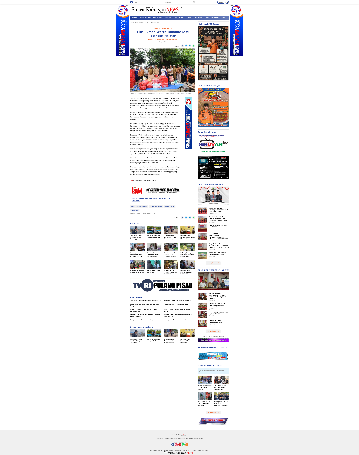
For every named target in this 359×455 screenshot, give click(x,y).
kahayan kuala (169, 207)
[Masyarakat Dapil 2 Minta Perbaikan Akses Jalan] (202, 255)
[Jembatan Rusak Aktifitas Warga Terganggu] (137, 230)
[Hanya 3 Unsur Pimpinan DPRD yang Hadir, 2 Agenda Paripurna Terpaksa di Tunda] (202, 246)
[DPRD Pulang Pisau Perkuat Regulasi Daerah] (202, 314)
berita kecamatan (156, 207)
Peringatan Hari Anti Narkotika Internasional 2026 (221, 403)
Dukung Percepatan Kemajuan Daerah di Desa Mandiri (187, 254)
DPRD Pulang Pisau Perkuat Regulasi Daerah (218, 313)
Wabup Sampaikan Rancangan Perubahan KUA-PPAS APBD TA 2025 (218, 209)
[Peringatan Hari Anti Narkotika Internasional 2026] (221, 396)
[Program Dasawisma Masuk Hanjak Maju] (137, 264)
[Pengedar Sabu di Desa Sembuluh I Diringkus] (205, 396)
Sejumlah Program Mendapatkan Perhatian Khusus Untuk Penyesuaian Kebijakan (218, 296)
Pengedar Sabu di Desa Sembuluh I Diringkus (204, 403)
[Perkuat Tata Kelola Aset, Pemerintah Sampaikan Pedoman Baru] (202, 306)
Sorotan (223, 18)
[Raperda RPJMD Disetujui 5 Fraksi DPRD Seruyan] (202, 228)
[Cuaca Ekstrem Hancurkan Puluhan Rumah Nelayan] (171, 230)
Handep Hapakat (145, 18)
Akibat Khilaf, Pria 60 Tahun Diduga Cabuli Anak (220, 387)
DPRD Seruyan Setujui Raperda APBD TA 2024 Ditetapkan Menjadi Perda (218, 218)
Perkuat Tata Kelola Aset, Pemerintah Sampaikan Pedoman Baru (217, 305)
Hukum (188, 18)
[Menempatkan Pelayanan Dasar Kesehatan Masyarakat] (187, 264)
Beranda (134, 18)
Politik (207, 18)
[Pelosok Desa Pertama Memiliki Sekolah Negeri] (154, 247)
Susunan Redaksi (171, 438)
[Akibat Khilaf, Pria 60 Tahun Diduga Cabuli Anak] (221, 380)
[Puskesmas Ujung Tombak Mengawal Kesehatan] (171, 264)
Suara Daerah (157, 18)
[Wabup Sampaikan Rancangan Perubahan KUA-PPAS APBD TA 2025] (202, 210)
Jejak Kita (168, 18)
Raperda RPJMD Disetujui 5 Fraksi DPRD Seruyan (218, 226)
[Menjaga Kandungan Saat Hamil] (154, 264)
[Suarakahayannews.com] (156, 10)
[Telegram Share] (189, 45)
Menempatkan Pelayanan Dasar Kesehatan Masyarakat (186, 272)
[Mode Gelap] (227, 2)
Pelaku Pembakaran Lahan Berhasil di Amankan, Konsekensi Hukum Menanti (205, 387)
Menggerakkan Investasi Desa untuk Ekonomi (187, 237)
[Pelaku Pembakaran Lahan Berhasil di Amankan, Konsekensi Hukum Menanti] (205, 380)
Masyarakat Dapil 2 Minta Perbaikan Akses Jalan (217, 253)
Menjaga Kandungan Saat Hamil (154, 271)
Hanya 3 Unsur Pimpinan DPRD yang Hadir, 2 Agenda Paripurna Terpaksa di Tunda (219, 245)
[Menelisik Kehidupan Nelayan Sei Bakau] (154, 230)
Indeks (221, 2)
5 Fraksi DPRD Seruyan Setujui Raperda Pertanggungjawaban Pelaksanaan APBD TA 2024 (218, 236)
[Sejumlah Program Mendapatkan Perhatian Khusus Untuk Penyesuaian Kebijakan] (202, 296)
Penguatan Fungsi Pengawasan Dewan (216, 321)
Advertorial (215, 18)
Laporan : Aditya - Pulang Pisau (162, 28)
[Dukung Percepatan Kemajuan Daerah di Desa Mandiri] (187, 247)
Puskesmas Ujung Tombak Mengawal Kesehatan (170, 272)
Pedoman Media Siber (186, 438)
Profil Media (199, 438)
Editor (150, 39)
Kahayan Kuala (159, 39)
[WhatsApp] (183, 444)
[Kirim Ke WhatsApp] (193, 45)
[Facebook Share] (182, 45)
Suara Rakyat (197, 18)
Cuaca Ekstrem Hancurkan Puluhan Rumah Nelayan (170, 237)
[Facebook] (172, 444)
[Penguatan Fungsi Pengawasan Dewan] (202, 323)
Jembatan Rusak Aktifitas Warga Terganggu (136, 237)
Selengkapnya (212, 263)
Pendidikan (179, 18)
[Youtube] (179, 444)
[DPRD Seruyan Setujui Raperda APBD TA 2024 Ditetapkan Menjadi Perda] (202, 219)
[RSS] (186, 444)
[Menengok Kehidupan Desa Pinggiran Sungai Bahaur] (137, 247)
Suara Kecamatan (171, 39)
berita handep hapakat (139, 207)
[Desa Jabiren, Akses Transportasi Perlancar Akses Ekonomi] (171, 247)
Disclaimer (159, 438)
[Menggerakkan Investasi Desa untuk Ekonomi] (187, 230)
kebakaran (135, 210)
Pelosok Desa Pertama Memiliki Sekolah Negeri (153, 254)
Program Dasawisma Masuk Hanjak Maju (137, 271)
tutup (127, 5)
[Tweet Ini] (186, 45)
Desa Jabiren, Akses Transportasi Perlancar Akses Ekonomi (170, 254)
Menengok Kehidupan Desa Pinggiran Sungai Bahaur (136, 254)
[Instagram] (176, 444)
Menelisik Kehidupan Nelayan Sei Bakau (154, 236)
